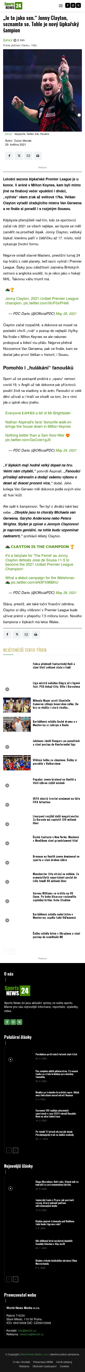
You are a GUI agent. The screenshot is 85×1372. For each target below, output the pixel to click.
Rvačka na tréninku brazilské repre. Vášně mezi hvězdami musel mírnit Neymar (57, 1093)
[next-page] (12, 951)
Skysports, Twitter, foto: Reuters (31, 134)
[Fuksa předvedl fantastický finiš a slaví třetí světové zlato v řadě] (17, 666)
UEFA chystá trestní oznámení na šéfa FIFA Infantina (56, 800)
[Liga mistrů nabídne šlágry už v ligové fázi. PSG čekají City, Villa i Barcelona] (17, 685)
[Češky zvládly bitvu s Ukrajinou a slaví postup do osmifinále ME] (17, 936)
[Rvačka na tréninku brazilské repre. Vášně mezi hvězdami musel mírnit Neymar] (19, 1095)
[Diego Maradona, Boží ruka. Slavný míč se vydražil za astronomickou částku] (19, 1185)
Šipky (8, 40)
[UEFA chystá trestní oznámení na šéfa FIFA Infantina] (17, 801)
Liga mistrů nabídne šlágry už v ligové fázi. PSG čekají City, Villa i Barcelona (56, 684)
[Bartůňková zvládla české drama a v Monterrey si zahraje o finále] (17, 724)
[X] (78, 5)
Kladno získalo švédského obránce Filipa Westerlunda (56, 1262)
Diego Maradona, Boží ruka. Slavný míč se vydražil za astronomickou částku (56, 1183)
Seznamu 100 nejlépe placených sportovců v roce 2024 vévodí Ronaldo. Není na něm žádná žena (55, 1113)
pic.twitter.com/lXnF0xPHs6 (46, 302)
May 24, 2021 (66, 450)
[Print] (38, 156)
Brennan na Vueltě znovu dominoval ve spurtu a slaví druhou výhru (56, 858)
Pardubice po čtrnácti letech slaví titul (56, 1054)
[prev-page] (5, 951)
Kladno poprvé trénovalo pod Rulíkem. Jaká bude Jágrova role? (55, 1222)
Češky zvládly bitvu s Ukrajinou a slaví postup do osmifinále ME (56, 935)
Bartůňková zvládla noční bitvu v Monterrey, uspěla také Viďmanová (54, 916)
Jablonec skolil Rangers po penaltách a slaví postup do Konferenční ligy (56, 742)
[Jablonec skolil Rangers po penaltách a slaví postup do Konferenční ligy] (17, 743)
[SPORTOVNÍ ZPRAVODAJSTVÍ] (13, 6)
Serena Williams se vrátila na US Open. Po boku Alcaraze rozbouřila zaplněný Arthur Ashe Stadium (54, 896)
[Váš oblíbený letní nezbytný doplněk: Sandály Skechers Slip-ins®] (19, 1244)
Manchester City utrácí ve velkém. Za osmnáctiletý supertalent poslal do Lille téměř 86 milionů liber (56, 877)
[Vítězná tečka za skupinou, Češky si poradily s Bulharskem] (17, 762)
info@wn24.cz (27, 1330)
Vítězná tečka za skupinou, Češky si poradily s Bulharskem (55, 761)
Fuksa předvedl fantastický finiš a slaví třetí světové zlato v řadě (54, 665)
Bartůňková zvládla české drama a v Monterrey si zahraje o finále (55, 723)
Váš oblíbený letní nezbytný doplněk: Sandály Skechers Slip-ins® (54, 1242)
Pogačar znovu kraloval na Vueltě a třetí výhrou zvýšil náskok (54, 781)
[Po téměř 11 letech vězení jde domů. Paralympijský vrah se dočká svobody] (19, 1135)
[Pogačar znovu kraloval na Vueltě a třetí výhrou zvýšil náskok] (17, 782)
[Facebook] (67, 5)
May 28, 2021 (66, 313)
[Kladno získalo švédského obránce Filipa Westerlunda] (19, 1264)
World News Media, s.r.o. (34, 1354)
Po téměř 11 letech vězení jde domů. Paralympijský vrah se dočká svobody (54, 1133)
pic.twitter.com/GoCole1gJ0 (28, 439)
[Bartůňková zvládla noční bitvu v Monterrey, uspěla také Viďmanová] (17, 917)
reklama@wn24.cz (32, 1334)
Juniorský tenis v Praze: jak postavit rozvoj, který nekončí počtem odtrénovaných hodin (54, 1203)
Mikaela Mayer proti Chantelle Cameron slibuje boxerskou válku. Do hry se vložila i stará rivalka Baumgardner (55, 705)
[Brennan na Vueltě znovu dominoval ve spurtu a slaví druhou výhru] (17, 859)
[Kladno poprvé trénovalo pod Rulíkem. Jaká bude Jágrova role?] (19, 1224)
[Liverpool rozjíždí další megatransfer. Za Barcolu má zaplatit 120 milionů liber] (17, 820)
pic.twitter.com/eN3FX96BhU (34, 582)
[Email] (28, 156)
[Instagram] (73, 5)
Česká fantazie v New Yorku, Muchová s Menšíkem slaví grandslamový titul (56, 839)
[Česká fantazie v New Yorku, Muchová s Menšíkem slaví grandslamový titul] (17, 840)
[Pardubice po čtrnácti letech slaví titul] (19, 1056)
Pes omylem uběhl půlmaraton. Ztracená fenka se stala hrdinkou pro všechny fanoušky (56, 1074)
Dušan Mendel (22, 140)
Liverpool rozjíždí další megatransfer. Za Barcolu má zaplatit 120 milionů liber (56, 819)
